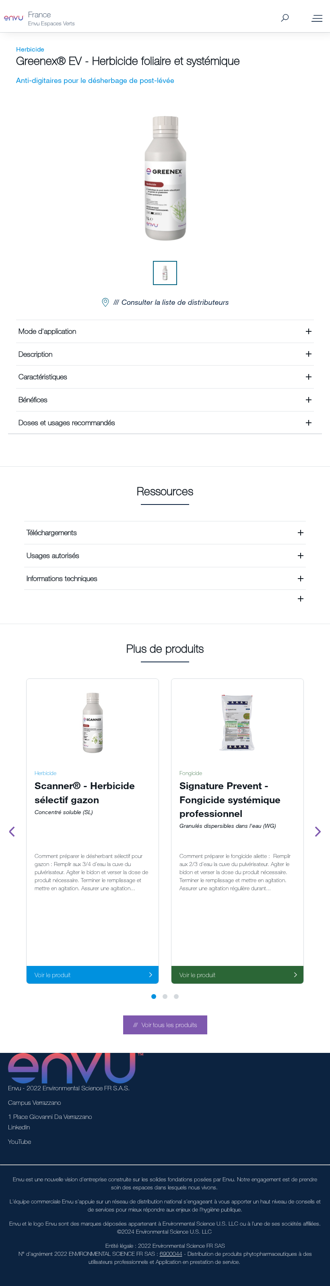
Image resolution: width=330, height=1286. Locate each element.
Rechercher (285, 18)
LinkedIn (19, 1127)
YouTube (19, 1141)
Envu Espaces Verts (51, 23)
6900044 (171, 1253)
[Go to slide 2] (165, 996)
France (39, 14)
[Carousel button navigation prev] (12, 831)
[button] (165, 331)
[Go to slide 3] (176, 996)
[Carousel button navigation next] (318, 831)
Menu (317, 18)
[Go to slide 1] (153, 996)
